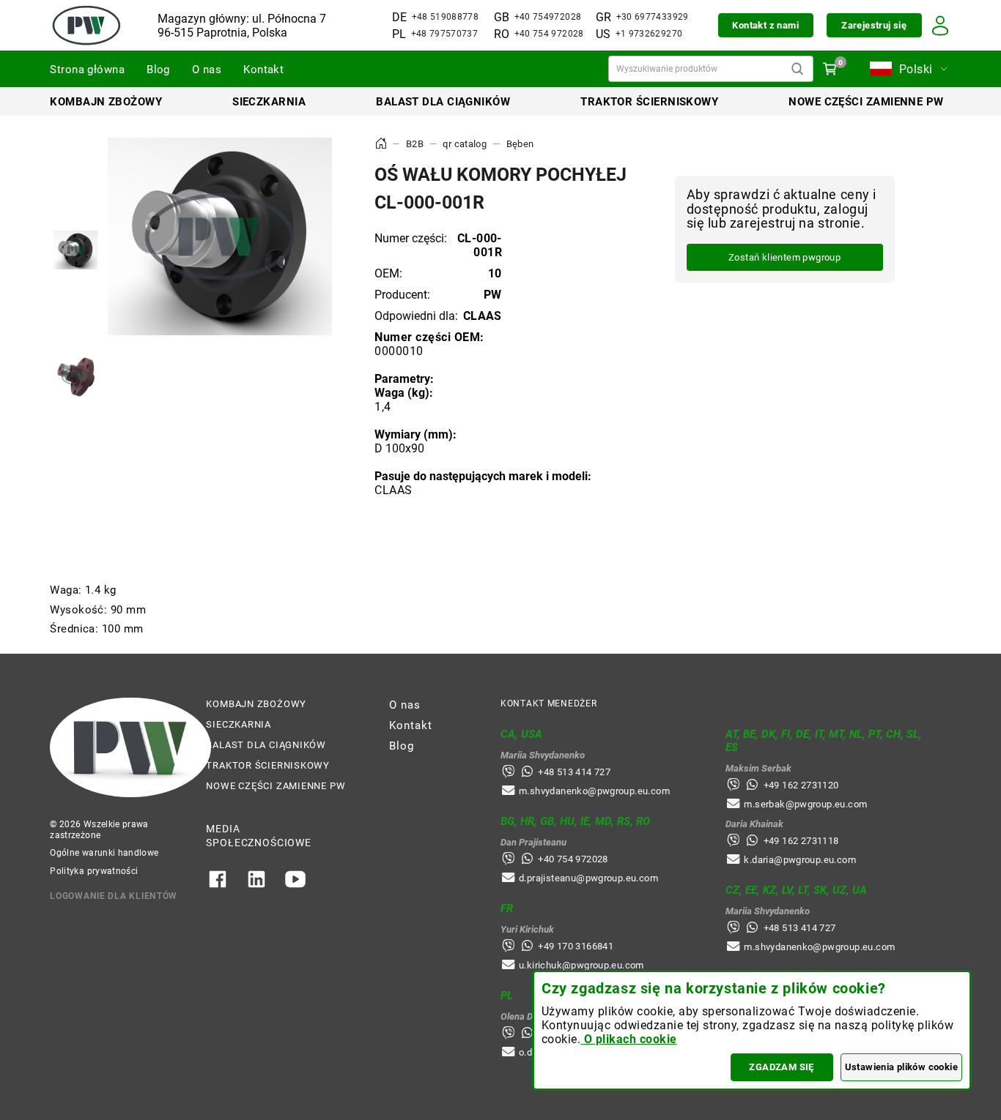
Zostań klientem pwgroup (784, 258)
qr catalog (465, 143)
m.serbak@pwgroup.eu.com (805, 804)
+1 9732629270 (649, 34)
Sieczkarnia (269, 101)
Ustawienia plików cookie (901, 1066)
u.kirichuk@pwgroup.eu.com (581, 965)
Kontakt (263, 69)
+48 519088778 (445, 17)
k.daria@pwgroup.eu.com (800, 859)
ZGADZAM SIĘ (781, 1066)
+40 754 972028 (549, 34)
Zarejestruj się (873, 25)
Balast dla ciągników (443, 101)
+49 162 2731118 (801, 840)
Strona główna (87, 69)
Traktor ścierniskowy (649, 101)
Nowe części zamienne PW (865, 101)
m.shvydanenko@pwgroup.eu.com (594, 790)
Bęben (520, 143)
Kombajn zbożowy (106, 101)
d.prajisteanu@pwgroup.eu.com (588, 878)
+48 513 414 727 (574, 771)
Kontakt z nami (765, 25)
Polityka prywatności (94, 871)
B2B (415, 143)
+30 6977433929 (652, 17)
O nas (206, 69)
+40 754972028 (548, 17)
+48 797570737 (445, 34)
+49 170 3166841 (575, 946)
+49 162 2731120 (801, 785)
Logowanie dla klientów (113, 896)
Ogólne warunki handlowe (104, 853)
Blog (158, 69)
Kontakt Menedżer (548, 703)
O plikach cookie (628, 1039)
